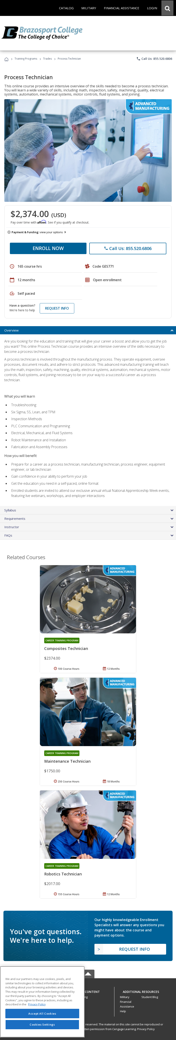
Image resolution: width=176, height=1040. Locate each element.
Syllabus (10, 510)
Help (123, 1011)
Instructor (11, 527)
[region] (42, 1001)
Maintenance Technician (67, 761)
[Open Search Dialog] (167, 7)
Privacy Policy (146, 1029)
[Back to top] (88, 991)
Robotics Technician (63, 873)
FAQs (8, 535)
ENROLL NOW (48, 248)
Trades (47, 58)
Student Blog (149, 997)
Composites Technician (66, 648)
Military (124, 997)
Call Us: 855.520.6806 (154, 59)
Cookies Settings (42, 1024)
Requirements (14, 518)
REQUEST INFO (57, 308)
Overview (11, 330)
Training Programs (26, 58)
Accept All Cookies (42, 1013)
